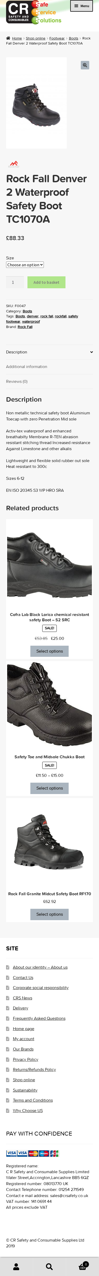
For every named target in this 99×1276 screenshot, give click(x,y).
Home (17, 38)
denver (33, 316)
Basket (76, 1262)
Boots (73, 38)
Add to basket (46, 282)
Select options (49, 651)
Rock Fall (25, 327)
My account (23, 1038)
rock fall (46, 316)
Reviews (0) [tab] (16, 381)
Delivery (20, 1008)
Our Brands (23, 1049)
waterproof (31, 321)
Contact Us (23, 977)
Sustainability (25, 1090)
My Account (16, 1267)
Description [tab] (16, 352)
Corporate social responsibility (41, 987)
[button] (85, 65)
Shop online (35, 38)
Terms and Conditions (33, 1100)
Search (49, 1267)
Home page (23, 1028)
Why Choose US (28, 1110)
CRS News (22, 997)
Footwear (57, 38)
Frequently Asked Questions (39, 1018)
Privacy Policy (25, 1059)
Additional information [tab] (26, 366)
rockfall (61, 316)
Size (10, 257)
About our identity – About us (40, 967)
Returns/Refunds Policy (34, 1069)
